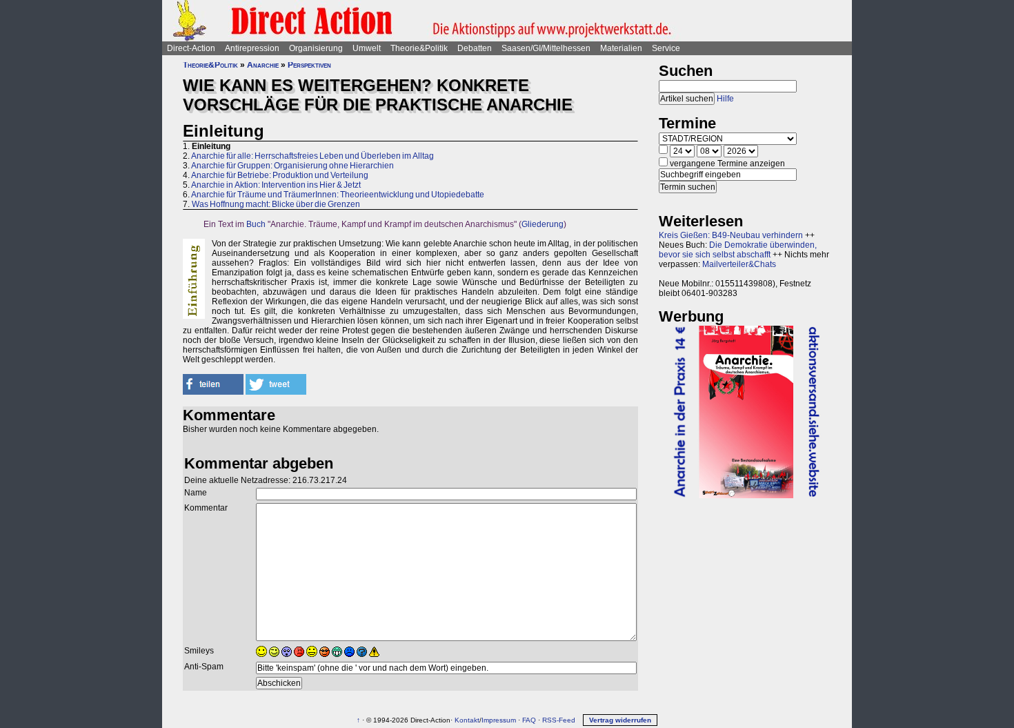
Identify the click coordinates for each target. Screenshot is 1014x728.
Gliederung (542, 224)
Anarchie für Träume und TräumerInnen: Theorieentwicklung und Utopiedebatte (337, 194)
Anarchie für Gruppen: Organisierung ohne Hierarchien (292, 165)
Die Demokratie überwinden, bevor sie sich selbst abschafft (738, 249)
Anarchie (263, 65)
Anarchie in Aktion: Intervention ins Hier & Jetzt (276, 185)
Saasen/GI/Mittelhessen (545, 48)
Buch (256, 224)
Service (666, 48)
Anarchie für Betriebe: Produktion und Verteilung (279, 175)
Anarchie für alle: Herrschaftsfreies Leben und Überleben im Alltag (312, 156)
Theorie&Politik (419, 48)
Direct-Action (191, 48)
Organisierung (316, 48)
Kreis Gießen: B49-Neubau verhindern (731, 235)
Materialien (621, 48)
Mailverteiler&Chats (739, 264)
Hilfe (725, 99)
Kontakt (467, 720)
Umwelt (366, 48)
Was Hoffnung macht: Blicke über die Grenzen (276, 204)
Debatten (474, 48)
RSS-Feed (558, 720)
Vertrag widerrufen (620, 720)
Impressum (498, 720)
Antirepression (252, 48)
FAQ (529, 720)
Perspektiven (309, 65)
